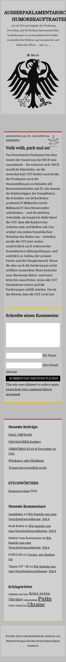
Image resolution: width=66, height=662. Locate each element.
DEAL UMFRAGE (20, 434)
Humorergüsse (19, 491)
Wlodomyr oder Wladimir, (26, 460)
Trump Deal (21, 605)
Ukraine (36, 604)
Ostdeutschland (30, 600)
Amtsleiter (13, 140)
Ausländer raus (15, 594)
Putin (45, 599)
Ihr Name (49, 355)
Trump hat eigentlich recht (27, 467)
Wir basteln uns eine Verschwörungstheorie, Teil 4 (29, 543)
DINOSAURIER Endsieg (24, 442)
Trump (11, 605)
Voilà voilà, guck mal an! (28, 148)
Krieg (25, 594)
